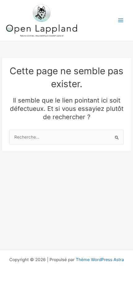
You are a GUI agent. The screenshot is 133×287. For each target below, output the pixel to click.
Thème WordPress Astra (100, 259)
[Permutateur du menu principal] (120, 20)
